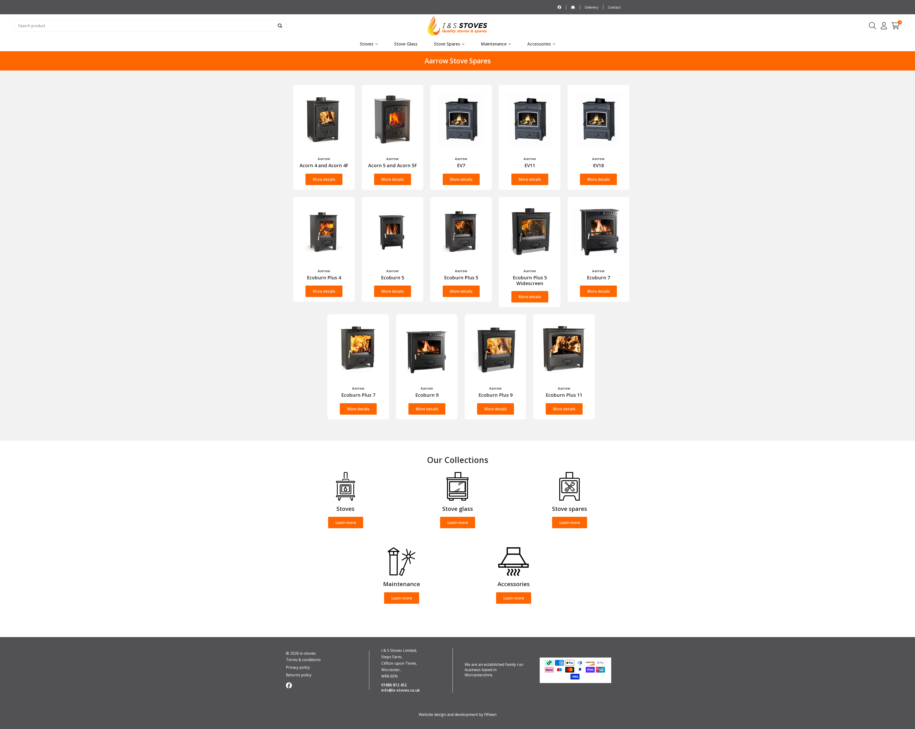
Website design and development (448, 714)
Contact (614, 7)
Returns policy (298, 675)
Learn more (345, 522)
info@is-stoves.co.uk (400, 690)
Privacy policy (298, 667)
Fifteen (490, 714)
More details (324, 179)
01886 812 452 (394, 685)
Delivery (591, 7)
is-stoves (307, 653)
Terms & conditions (303, 659)
